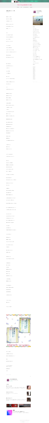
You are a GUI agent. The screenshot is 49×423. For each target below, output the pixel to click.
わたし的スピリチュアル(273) (8, 374)
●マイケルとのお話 (35, 41)
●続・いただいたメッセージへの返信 (37, 44)
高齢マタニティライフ (35, 47)
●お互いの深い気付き (35, 35)
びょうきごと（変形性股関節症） (36, 56)
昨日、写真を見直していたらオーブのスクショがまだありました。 (12, 393)
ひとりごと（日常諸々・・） (36, 50)
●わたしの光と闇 (35, 34)
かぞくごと (34, 53)
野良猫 (34, 64)
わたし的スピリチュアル (36, 31)
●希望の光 (34, 38)
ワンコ (34, 61)
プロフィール (34, 28)
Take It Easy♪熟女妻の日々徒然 (24, 5)
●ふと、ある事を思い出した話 (36, 37)
